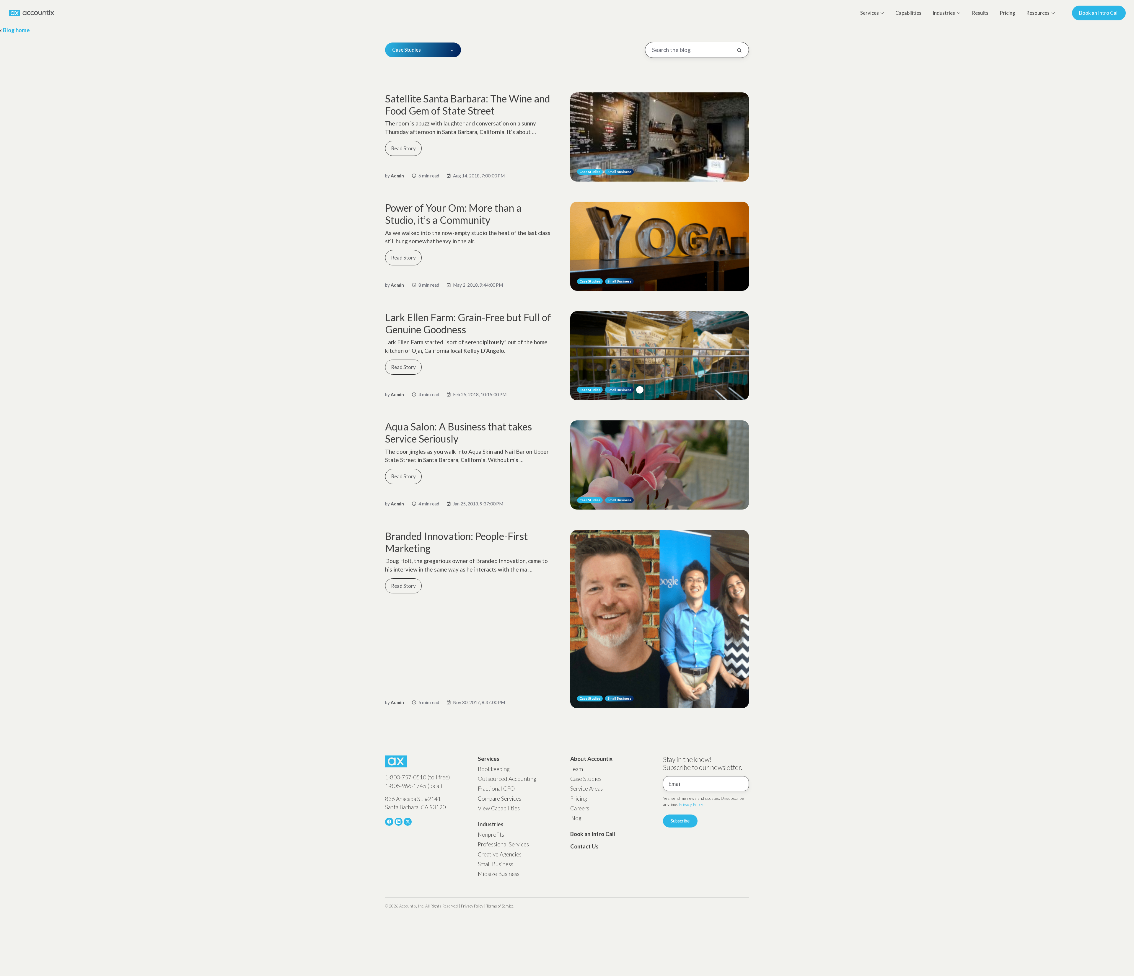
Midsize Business (498, 873)
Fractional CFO (496, 788)
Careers (579, 808)
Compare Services (499, 798)
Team (576, 769)
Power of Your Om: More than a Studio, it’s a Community (453, 214)
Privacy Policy (691, 804)
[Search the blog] (739, 50)
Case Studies (589, 171)
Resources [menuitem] (1038, 13)
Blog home (16, 30)
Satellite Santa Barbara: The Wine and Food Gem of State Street (467, 104)
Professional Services (503, 844)
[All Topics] (639, 390)
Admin (397, 175)
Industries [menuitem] (944, 13)
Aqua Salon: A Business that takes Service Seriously (458, 432)
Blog (575, 818)
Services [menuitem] (869, 13)
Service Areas (586, 788)
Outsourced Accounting (507, 778)
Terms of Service (500, 906)
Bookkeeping (494, 769)
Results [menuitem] (980, 13)
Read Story (403, 148)
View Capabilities (499, 808)
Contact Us (584, 846)
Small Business (619, 171)
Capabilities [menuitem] (908, 13)
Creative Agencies (500, 854)
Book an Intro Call (1099, 13)
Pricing (578, 798)
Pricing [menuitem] (1007, 13)
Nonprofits (491, 834)
